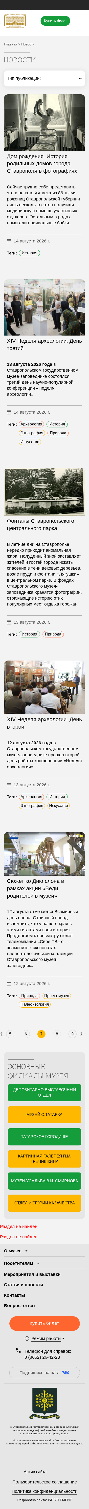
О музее (13, 1250)
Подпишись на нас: (39, 1372)
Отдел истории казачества (44, 1203)
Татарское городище (44, 1137)
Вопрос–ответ (19, 1305)
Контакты (14, 1295)
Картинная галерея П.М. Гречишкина (44, 1159)
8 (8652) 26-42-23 (42, 1357)
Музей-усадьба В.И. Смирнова (44, 1181)
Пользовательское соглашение (44, 1482)
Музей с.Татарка (44, 1115)
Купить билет (55, 21)
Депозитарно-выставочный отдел (44, 1092)
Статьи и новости (23, 1284)
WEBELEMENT (59, 1500)
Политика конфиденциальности (44, 1491)
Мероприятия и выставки (32, 1274)
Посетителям (18, 1263)
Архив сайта (35, 1472)
